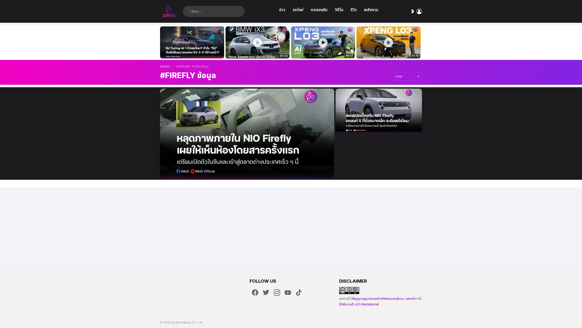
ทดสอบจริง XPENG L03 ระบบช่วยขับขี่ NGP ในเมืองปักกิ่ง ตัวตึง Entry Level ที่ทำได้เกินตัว (320, 50)
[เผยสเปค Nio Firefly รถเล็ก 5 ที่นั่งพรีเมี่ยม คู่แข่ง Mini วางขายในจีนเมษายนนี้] (379, 111)
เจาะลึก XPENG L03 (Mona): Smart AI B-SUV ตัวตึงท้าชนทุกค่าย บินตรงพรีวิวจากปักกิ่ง (388, 50)
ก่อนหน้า (162, 42)
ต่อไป (419, 42)
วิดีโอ (339, 9)
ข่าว (282, 9)
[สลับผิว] (412, 11)
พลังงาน (371, 9)
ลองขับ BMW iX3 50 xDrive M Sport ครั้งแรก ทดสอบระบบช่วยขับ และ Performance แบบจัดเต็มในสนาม (255, 50)
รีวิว (354, 9)
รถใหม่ (298, 9)
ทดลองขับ (319, 9)
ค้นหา (190, 11)
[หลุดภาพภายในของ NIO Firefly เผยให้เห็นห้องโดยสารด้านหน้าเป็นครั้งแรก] (247, 133)
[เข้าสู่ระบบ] (419, 11)
